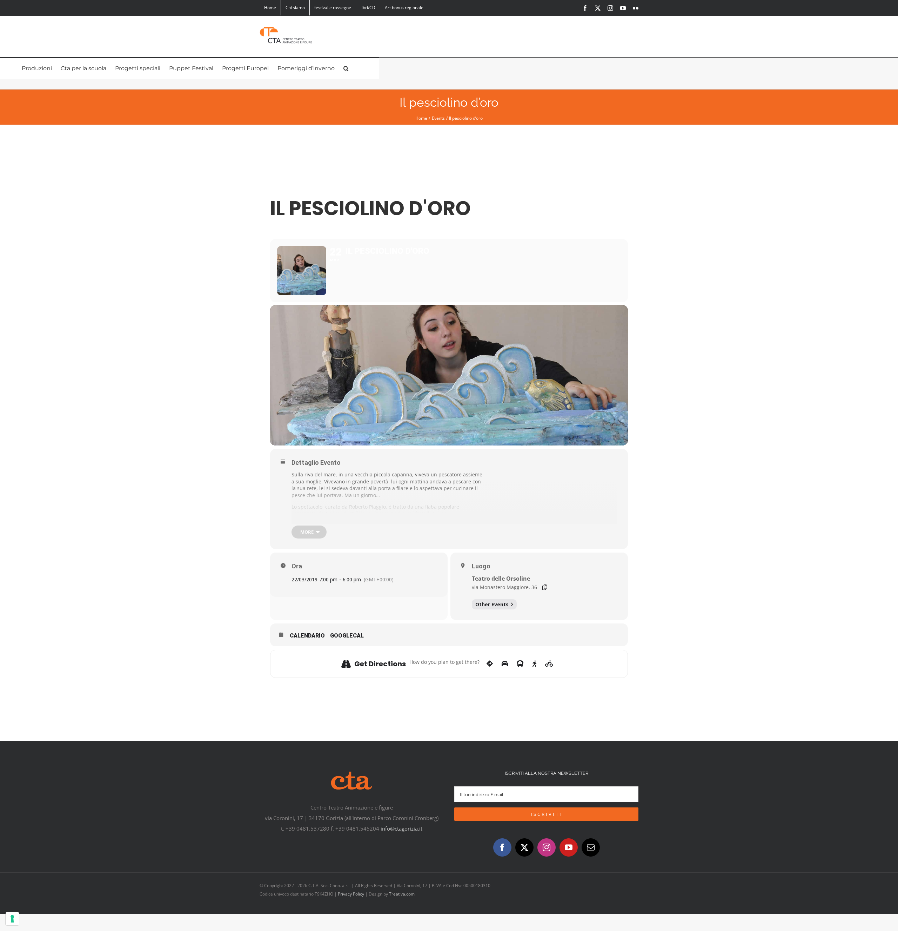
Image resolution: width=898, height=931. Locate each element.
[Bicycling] (549, 664)
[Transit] (520, 664)
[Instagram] (546, 847)
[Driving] (504, 664)
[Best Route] (489, 664)
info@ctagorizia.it (401, 828)
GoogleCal (347, 635)
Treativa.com (402, 894)
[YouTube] (568, 847)
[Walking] (534, 664)
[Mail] (591, 847)
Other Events (492, 604)
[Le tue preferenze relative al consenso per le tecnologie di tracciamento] (12, 918)
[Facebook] (502, 847)
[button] (346, 68)
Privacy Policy (351, 894)
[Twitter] (524, 847)
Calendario (307, 635)
